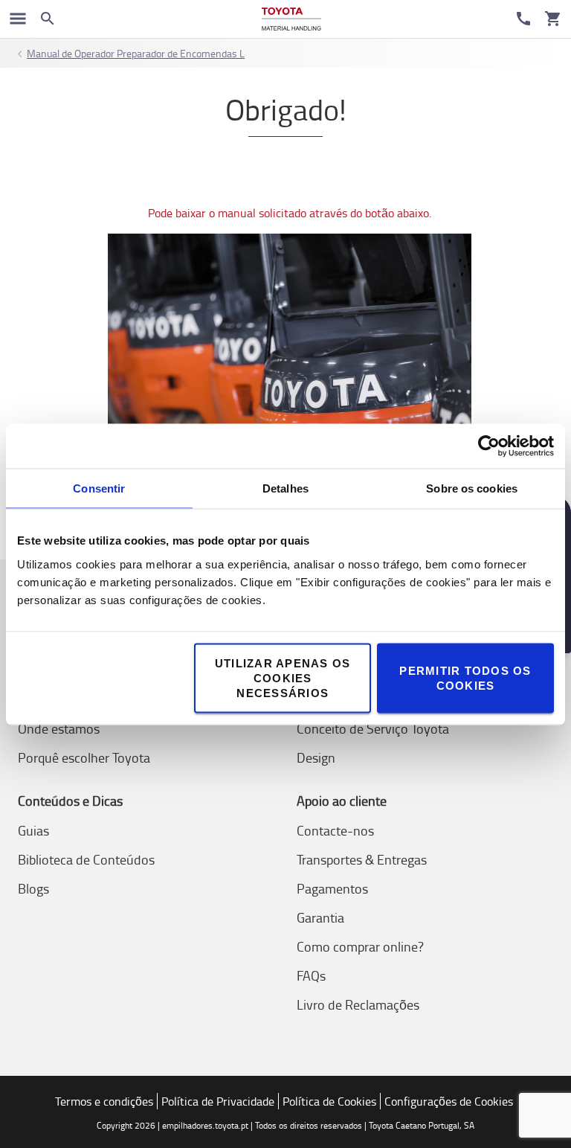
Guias (33, 830)
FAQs (311, 975)
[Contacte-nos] (523, 18)
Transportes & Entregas (362, 859)
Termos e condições (104, 1101)
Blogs (33, 888)
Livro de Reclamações (358, 1004)
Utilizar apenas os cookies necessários (283, 677)
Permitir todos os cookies (465, 677)
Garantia (320, 917)
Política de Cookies (329, 1101)
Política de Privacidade (217, 1101)
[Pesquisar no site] (47, 18)
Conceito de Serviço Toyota (373, 728)
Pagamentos (332, 888)
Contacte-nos (335, 830)
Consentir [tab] (99, 487)
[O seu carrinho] (553, 18)
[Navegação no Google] (18, 18)
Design (316, 757)
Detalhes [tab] (285, 487)
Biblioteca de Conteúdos (86, 859)
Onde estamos (59, 728)
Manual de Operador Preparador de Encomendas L (136, 53)
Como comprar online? (360, 946)
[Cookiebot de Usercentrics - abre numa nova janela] (489, 445)
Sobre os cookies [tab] (471, 487)
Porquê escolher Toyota (84, 757)
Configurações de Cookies (448, 1101)
